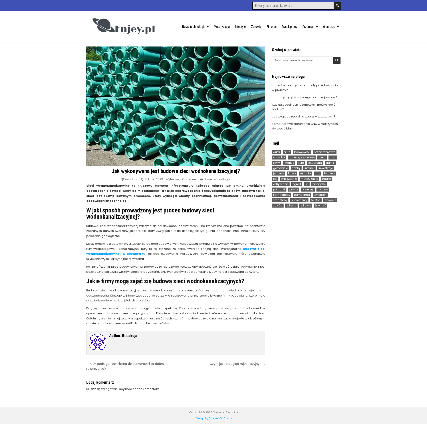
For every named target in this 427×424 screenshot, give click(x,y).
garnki (330, 163)
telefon (315, 200)
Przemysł (308, 26)
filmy (276, 163)
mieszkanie (289, 179)
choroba (279, 157)
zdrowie (305, 205)
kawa (292, 173)
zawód (277, 205)
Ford (301, 163)
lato (317, 173)
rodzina (323, 189)
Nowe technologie (193, 26)
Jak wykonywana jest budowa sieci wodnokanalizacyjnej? (176, 171)
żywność (320, 205)
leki (275, 179)
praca (293, 189)
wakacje (330, 200)
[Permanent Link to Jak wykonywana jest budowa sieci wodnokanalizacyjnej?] (175, 106)
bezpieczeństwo (324, 152)
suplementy (299, 200)
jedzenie (278, 173)
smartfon (320, 195)
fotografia (315, 163)
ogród (296, 184)
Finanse (272, 26)
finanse (289, 163)
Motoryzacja (222, 26)
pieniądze (319, 184)
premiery (308, 189)
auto (287, 152)
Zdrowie (256, 26)
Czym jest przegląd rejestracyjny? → (237, 364)
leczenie (329, 173)
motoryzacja (309, 179)
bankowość (302, 152)
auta (276, 152)
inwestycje (325, 168)
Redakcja (131, 179)
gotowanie (280, 168)
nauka (326, 179)
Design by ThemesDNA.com (213, 418)
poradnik (279, 189)
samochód (302, 195)
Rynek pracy (289, 26)
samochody (281, 195)
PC (306, 184)
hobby (296, 168)
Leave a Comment (183, 179)
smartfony (280, 200)
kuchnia (305, 173)
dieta (322, 157)
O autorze (329, 26)
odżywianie (280, 184)
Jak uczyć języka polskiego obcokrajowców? (304, 97)
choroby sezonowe (301, 157)
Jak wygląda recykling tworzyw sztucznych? (303, 116)
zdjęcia (291, 205)
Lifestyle (240, 26)
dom (333, 157)
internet (309, 168)
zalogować (109, 389)
